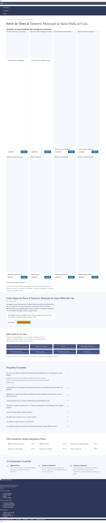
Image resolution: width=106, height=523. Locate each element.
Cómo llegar (11, 322)
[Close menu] (0, 1)
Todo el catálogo (7, 497)
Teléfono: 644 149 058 (8, 512)
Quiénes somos (7, 514)
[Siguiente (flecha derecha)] (2, 522)
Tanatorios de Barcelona (9, 504)
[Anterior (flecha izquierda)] (0, 522)
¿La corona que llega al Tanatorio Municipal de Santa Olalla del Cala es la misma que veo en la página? (34, 374)
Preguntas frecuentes (8, 515)
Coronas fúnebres (7, 493)
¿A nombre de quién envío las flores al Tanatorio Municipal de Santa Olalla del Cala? (31, 426)
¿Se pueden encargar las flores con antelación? (20, 421)
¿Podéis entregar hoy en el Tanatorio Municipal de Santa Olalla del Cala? (28, 401)
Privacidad (25, 519)
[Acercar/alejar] (5, 521)
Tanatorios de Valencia (8, 505)
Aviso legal (18, 519)
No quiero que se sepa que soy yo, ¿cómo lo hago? (21, 417)
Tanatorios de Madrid (8, 503)
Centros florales (7, 495)
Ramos (5, 496)
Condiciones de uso (40, 519)
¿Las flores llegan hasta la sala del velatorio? (19, 412)
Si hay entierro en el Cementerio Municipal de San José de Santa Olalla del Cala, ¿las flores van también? (34, 388)
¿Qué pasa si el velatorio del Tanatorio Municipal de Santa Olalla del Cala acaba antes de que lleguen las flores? (33, 395)
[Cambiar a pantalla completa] (3, 521)
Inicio (7, 19)
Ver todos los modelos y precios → (15, 282)
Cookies (32, 519)
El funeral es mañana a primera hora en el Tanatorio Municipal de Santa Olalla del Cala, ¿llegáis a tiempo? (35, 406)
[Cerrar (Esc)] (0, 521)
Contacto (5, 516)
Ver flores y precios (23, 322)
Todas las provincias (8, 507)
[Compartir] (2, 521)
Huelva (11, 19)
